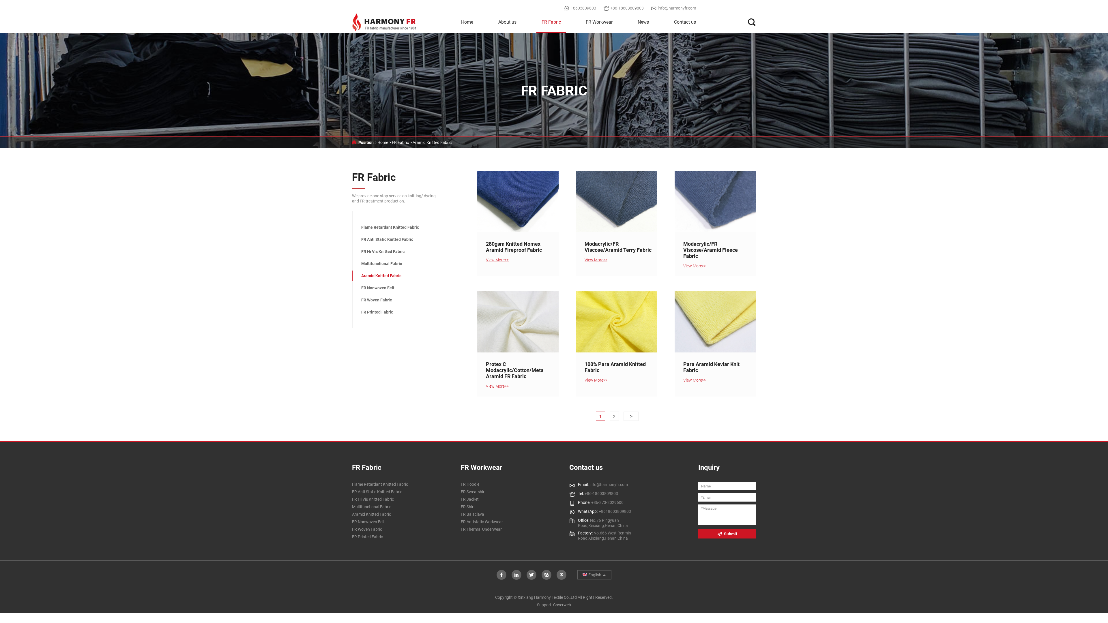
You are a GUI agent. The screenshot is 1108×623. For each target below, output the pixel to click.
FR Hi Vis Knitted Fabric (383, 251)
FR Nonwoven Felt (377, 288)
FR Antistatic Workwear (482, 521)
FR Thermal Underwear (481, 529)
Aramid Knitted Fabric (432, 142)
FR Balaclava (472, 514)
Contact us (685, 22)
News (643, 22)
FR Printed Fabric (377, 312)
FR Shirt (468, 506)
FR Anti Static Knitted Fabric (387, 239)
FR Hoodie (470, 484)
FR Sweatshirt (473, 491)
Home (467, 22)
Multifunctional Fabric (381, 263)
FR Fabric (551, 22)
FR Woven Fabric (376, 300)
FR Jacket (470, 499)
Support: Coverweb (554, 605)
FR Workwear (599, 22)
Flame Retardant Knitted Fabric (390, 227)
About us (507, 22)
